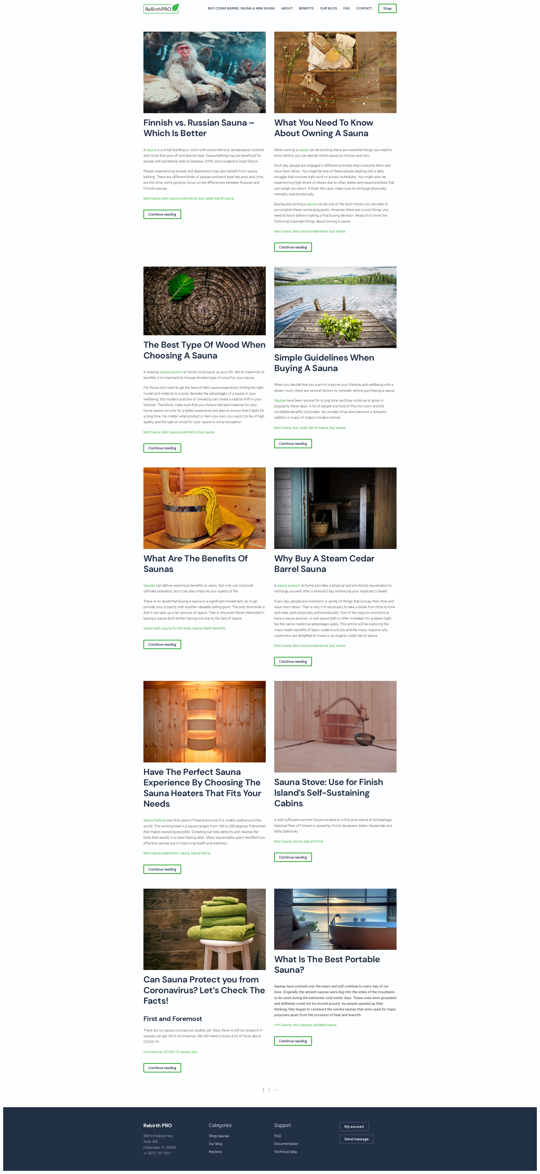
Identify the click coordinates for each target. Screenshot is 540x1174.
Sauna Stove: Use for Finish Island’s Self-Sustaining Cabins (328, 792)
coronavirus (152, 1052)
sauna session (170, 372)
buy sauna (337, 231)
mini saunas (302, 1025)
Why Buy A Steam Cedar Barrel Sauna (324, 564)
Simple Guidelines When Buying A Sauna (324, 363)
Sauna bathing (154, 820)
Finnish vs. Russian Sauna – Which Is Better (198, 128)
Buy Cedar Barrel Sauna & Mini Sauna (241, 8)
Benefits (306, 8)
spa (194, 1052)
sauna (151, 150)
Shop (387, 8)
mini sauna (282, 1025)
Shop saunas (219, 1136)
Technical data (285, 1152)
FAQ (346, 8)
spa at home (200, 853)
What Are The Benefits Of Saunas (195, 564)
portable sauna (324, 1025)
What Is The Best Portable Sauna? (327, 964)
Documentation (286, 1144)
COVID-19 (171, 1052)
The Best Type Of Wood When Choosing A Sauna (204, 350)
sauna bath (152, 628)
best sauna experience (179, 198)
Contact (364, 8)
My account (354, 1126)
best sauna (152, 198)
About (287, 8)
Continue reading (162, 214)
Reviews (215, 1152)
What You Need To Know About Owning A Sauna (323, 128)
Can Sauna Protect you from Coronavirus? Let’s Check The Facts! (204, 990)
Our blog (328, 8)
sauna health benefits (208, 628)
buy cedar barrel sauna (216, 198)
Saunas (280, 400)
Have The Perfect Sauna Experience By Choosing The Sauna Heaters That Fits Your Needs (202, 787)
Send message (356, 1139)
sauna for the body (176, 628)
